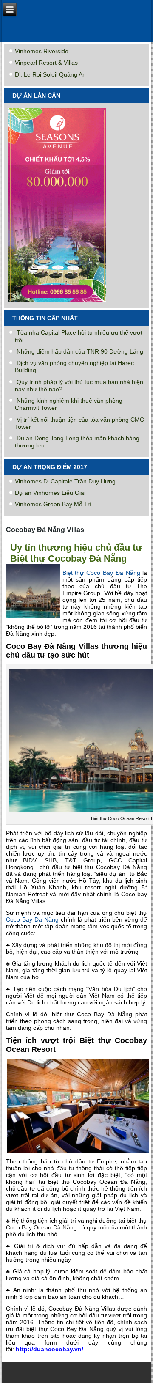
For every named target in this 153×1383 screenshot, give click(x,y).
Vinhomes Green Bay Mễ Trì (53, 504)
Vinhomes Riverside (41, 51)
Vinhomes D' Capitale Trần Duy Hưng (65, 481)
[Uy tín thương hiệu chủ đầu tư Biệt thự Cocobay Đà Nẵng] (34, 618)
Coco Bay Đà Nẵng (32, 919)
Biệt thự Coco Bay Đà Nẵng (101, 572)
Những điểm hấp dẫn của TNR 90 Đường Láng (80, 351)
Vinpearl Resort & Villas (46, 62)
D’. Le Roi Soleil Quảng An (50, 74)
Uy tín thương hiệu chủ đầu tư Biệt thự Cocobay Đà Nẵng (76, 553)
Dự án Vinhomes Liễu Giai (50, 492)
